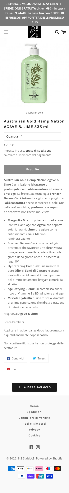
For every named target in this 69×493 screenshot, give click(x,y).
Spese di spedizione (38, 150)
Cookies (34, 435)
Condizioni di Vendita (35, 417)
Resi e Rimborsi (34, 423)
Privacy (34, 429)
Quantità (12, 136)
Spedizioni (35, 412)
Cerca (34, 406)
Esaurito (32, 169)
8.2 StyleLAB (26, 458)
